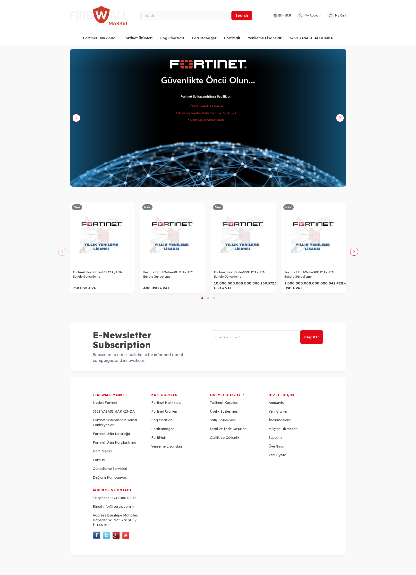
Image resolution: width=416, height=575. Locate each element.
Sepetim (275, 437)
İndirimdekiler (280, 420)
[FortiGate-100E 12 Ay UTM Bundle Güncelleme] (243, 234)
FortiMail (232, 38)
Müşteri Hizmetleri (283, 429)
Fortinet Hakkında (99, 38)
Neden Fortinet (105, 402)
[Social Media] (97, 535)
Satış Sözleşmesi (223, 420)
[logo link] (99, 15)
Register (311, 337)
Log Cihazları (172, 38)
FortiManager (204, 38)
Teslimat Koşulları (224, 402)
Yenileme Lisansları (265, 38)
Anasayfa (276, 402)
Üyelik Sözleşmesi (224, 411)
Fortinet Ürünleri (138, 38)
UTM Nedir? (102, 451)
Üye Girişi (276, 446)
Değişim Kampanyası (110, 477)
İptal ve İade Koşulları (228, 429)
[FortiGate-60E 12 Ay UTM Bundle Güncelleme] (172, 234)
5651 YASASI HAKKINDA (311, 38)
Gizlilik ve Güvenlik (224, 437)
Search (242, 15)
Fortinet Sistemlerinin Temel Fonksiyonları (115, 422)
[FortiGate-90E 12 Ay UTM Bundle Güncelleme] (313, 234)
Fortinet (79, 272)
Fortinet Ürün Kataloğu (111, 434)
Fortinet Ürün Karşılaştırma (114, 442)
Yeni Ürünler (278, 411)
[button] (76, 118)
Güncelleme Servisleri (110, 469)
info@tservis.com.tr (118, 506)
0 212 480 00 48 (123, 498)
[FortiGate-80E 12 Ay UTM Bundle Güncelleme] (102, 234)
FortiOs (99, 460)
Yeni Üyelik (277, 455)
